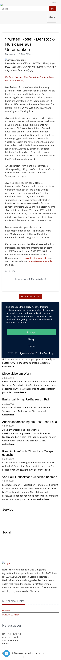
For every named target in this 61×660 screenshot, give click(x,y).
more (31, 346)
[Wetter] (6, 519)
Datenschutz (16, 656)
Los (52, 8)
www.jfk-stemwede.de (35, 257)
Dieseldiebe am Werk (16, 373)
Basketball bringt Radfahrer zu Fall (25, 399)
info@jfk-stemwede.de (40, 261)
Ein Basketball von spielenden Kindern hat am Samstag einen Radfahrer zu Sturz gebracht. (26, 411)
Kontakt (6, 610)
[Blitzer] (16, 519)
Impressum (51, 653)
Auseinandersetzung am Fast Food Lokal (29, 421)
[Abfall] (25, 519)
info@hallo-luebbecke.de (22, 643)
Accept (31, 332)
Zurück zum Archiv (30, 296)
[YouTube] (16, 542)
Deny (31, 339)
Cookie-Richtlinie (33, 656)
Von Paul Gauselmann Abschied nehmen (29, 477)
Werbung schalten (10, 615)
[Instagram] (6, 542)
